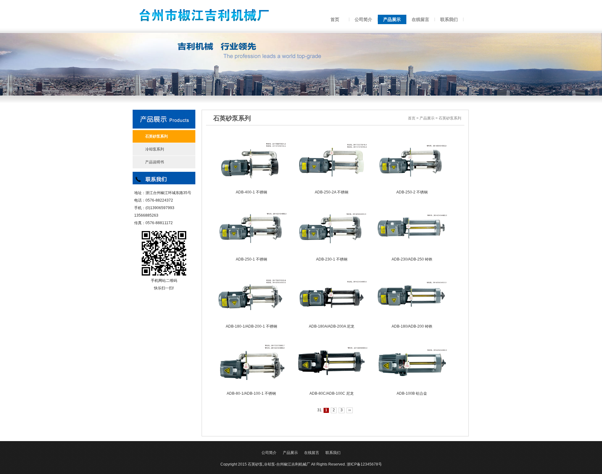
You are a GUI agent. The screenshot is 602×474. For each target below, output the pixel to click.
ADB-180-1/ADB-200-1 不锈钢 (251, 326)
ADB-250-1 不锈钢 (251, 259)
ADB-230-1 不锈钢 (331, 259)
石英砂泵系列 (450, 118)
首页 (411, 118)
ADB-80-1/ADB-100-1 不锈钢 (251, 393)
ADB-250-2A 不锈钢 (331, 192)
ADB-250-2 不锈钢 (412, 192)
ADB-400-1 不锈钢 (251, 192)
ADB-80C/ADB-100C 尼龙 (331, 393)
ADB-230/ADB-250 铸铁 (412, 259)
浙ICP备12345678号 (364, 464)
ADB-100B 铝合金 (412, 393)
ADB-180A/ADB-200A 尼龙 (331, 326)
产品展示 (427, 118)
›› (349, 410)
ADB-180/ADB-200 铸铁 (412, 326)
